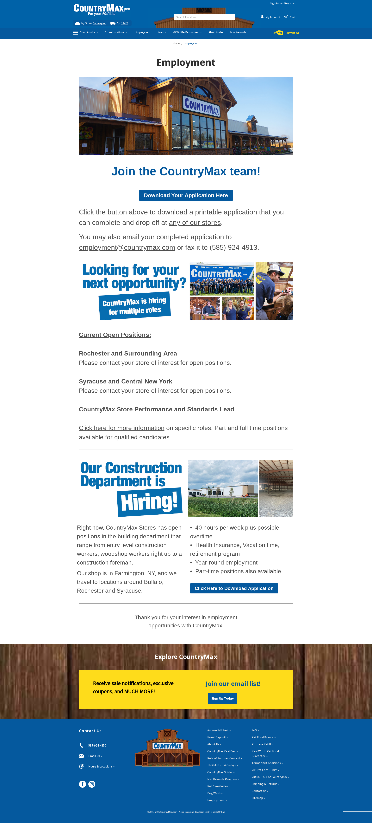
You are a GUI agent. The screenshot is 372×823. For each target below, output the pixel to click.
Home (176, 43)
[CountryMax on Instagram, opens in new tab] (90, 783)
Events (162, 32)
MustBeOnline (218, 811)
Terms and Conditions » (267, 763)
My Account (273, 17)
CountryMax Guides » (220, 772)
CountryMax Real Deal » (222, 751)
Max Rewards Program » (223, 779)
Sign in (274, 3)
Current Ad (292, 33)
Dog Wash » (214, 793)
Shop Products (88, 32)
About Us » (214, 744)
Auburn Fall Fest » (219, 730)
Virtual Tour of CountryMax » (270, 777)
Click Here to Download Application (234, 588)
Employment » (217, 800)
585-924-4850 (97, 745)
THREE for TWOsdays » (222, 765)
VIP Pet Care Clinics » (265, 770)
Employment (143, 32)
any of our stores (195, 222)
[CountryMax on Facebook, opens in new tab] (81, 783)
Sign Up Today (222, 698)
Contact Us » (260, 791)
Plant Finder (215, 32)
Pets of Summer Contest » (224, 758)
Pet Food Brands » (264, 737)
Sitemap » (258, 798)
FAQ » (255, 730)
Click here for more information (121, 427)
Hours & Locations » (101, 766)
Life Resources (186, 32)
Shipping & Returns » (265, 784)
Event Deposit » (217, 737)
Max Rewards (238, 32)
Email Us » (95, 756)
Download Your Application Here (186, 195)
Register (290, 3)
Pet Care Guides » (218, 786)
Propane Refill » (262, 744)
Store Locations (115, 32)
